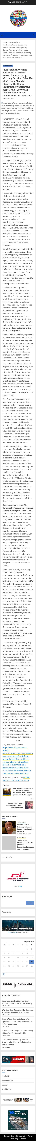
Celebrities (6, 1076)
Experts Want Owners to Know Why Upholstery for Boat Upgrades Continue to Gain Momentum (17, 1021)
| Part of (29, 1136)
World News (7, 1089)
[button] (2, 35)
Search (7, 896)
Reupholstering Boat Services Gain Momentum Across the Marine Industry (17, 1002)
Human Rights (7, 66)
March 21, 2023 (9, 99)
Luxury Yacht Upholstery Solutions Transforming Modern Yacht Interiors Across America (16, 1042)
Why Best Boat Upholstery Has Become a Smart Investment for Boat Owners (17, 1011)
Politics (5, 1085)
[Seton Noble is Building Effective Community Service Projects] (9, 827)
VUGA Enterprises (13, 932)
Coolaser (20, 886)
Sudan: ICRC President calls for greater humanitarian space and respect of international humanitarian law (25, 847)
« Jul (3, 974)
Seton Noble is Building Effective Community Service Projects (25, 828)
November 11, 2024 (25, 834)
